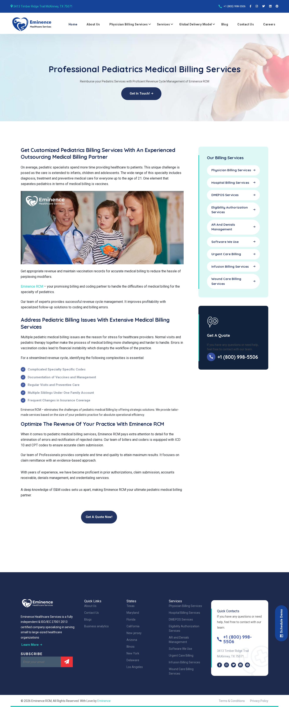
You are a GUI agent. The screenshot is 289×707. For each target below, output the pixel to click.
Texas (131, 606)
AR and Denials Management (179, 640)
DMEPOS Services (181, 619)
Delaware (133, 660)
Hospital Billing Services (184, 612)
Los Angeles (135, 667)
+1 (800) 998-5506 (234, 6)
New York (133, 653)
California (133, 626)
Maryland (133, 612)
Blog (224, 24)
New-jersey (134, 633)
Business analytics (96, 626)
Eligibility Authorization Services (184, 628)
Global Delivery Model (195, 24)
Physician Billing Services (128, 24)
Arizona (132, 640)
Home (73, 24)
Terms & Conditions (232, 701)
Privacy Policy (259, 701)
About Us (93, 24)
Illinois (131, 646)
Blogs (88, 619)
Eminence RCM (32, 286)
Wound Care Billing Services (181, 671)
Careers (269, 24)
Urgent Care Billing (181, 655)
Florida (131, 619)
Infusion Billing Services (184, 662)
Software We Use (180, 648)
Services (163, 24)
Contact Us (245, 24)
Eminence (104, 701)
